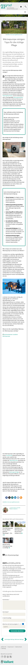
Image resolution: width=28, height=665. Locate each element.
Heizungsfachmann (8, 95)
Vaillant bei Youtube (8, 656)
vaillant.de (3, 647)
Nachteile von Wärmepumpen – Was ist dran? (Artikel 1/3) (19, 530)
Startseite (21, 6)
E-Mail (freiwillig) (7, 618)
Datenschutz (18, 647)
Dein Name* (6, 612)
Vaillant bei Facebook (2, 656)
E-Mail (18, 497)
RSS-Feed (21, 497)
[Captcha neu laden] (23, 624)
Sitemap (3, 648)
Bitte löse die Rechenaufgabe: (10, 624)
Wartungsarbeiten (18, 97)
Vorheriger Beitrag (9, 639)
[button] (25, 11)
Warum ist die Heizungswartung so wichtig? (7, 546)
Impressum (11, 647)
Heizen (11, 508)
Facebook (6, 497)
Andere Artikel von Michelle (15, 507)
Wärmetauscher (14, 460)
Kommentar (6, 599)
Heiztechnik (15, 508)
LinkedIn (15, 497)
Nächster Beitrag (19, 639)
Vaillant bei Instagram (5, 656)
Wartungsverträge (14, 472)
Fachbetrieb (9, 455)
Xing (12, 497)
